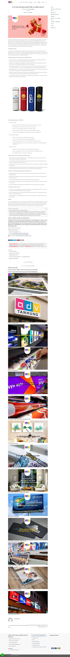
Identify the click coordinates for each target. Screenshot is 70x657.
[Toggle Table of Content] (45, 209)
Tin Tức (52, 25)
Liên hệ (43, 2)
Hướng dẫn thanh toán (36, 645)
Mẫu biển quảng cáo (55, 14)
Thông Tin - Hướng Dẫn (27, 12)
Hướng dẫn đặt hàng (35, 641)
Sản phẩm (30, 2)
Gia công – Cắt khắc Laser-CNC (56, 10)
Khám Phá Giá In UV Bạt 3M (14, 253)
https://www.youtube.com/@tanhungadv (23, 235)
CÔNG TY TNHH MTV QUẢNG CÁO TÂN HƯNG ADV (18, 210)
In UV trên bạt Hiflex (13, 251)
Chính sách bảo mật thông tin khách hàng (39, 646)
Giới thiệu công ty (35, 637)
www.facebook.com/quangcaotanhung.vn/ (21, 233)
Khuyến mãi (53, 12)
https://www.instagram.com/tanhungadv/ (20, 234)
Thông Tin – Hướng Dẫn (55, 21)
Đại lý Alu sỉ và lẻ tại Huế (13, 258)
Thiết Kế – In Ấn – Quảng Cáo (55, 19)
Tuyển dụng (53, 27)
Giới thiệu (26, 2)
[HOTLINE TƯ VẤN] (2, 654)
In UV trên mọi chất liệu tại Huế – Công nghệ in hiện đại (19, 256)
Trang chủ (22, 2)
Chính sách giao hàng (35, 643)
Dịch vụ (35, 2)
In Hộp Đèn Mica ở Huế (13, 255)
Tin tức (39, 2)
